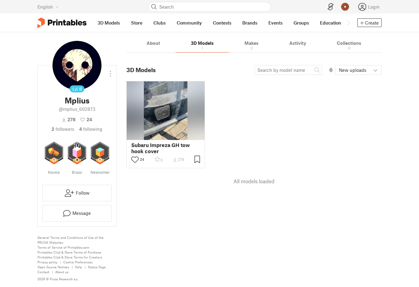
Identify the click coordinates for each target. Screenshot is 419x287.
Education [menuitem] (330, 22)
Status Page (97, 267)
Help (78, 267)
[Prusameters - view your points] (345, 7)
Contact (43, 272)
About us (61, 272)
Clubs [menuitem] (159, 22)
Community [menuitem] (189, 22)
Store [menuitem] (136, 22)
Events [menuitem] (275, 22)
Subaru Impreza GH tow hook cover (160, 148)
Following (90, 129)
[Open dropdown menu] (110, 71)
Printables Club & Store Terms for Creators (69, 257)
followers (63, 129)
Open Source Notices (53, 267)
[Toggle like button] (135, 159)
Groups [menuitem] (301, 22)
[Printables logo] (61, 22)
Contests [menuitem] (222, 22)
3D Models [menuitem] (109, 22)
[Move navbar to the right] (348, 23)
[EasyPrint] (330, 7)
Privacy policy (47, 262)
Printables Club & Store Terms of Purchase (69, 252)
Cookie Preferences (78, 262)
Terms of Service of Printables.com (63, 247)
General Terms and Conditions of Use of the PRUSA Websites (70, 239)
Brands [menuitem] (249, 22)
